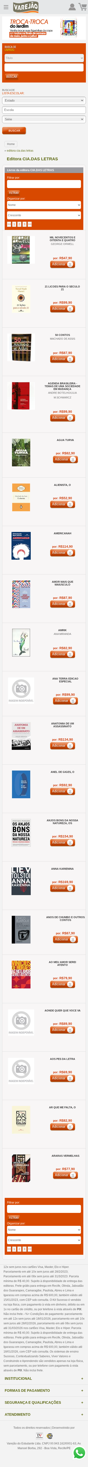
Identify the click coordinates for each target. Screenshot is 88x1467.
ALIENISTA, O (62, 485)
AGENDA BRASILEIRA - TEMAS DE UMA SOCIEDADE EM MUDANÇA (62, 386)
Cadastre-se (72, 7)
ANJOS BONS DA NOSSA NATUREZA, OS (62, 822)
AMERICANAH (62, 533)
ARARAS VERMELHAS (65, 1155)
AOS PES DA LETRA (62, 1059)
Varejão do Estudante (26, 7)
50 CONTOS (62, 335)
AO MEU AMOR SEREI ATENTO (62, 963)
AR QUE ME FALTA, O (62, 1107)
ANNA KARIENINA (62, 868)
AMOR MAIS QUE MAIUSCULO (62, 583)
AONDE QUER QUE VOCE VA (62, 1010)
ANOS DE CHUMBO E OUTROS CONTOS (65, 918)
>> (29, 224)
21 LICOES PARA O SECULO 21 (62, 288)
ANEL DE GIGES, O (62, 772)
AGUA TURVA (65, 440)
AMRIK (62, 630)
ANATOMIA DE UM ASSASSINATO (62, 725)
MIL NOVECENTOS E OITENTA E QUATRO (62, 239)
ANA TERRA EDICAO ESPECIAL (65, 680)
